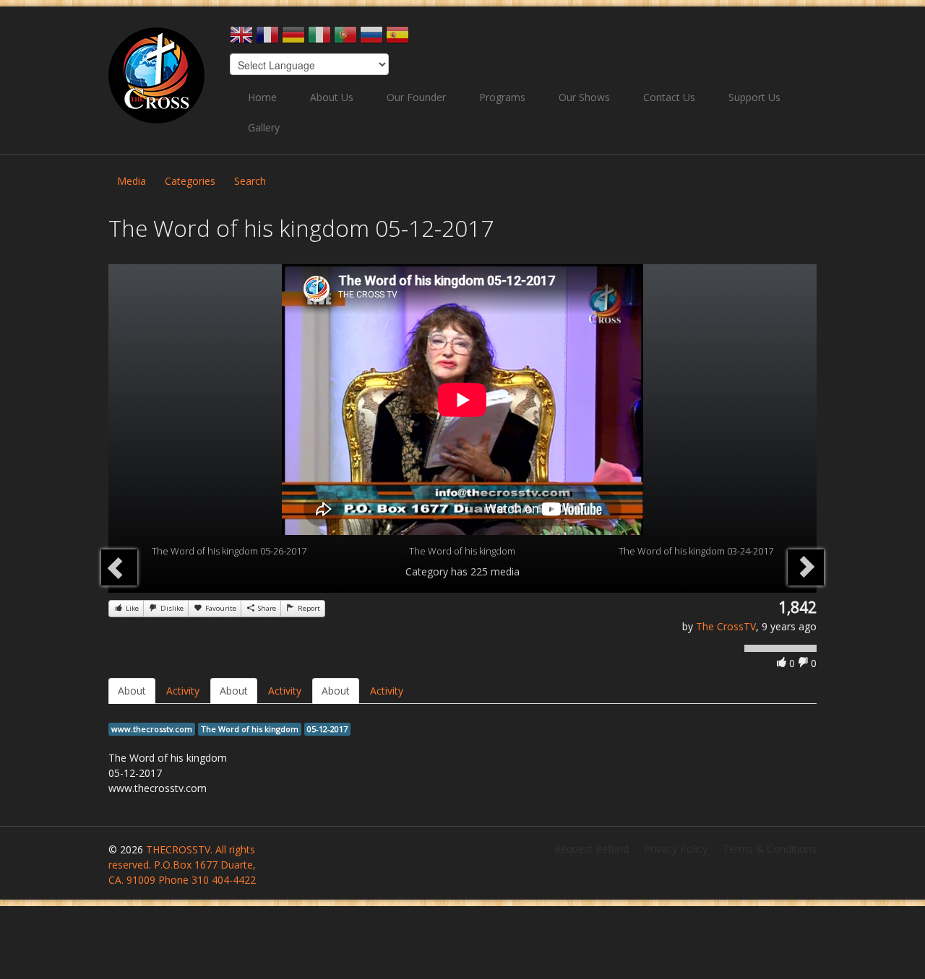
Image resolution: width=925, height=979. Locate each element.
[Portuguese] (345, 39)
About (132, 690)
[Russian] (371, 39)
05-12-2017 (327, 728)
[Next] (806, 567)
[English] (241, 39)
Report (308, 608)
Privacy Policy (675, 849)
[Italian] (319, 39)
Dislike (171, 608)
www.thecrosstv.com (151, 728)
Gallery (264, 127)
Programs (502, 97)
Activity (182, 690)
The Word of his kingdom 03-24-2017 (696, 550)
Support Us (754, 97)
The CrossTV (726, 626)
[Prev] (119, 567)
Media (131, 181)
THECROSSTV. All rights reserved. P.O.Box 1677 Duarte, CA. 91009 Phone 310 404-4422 (182, 865)
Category (426, 571)
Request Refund (591, 849)
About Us (331, 97)
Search (250, 181)
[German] (293, 39)
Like (131, 608)
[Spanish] (397, 39)
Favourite (219, 608)
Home (262, 97)
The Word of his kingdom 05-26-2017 (229, 550)
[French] (267, 39)
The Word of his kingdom (462, 550)
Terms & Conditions (770, 849)
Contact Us (669, 97)
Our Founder (416, 97)
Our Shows (584, 97)
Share (266, 608)
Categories (190, 181)
